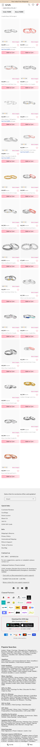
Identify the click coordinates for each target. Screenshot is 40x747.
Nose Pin (10, 653)
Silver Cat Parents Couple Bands (9, 333)
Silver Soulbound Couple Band (9, 263)
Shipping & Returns (7, 533)
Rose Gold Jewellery (8, 662)
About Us (4, 518)
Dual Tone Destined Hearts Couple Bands (28, 228)
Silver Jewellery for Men (20, 680)
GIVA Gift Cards (6, 524)
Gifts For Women (7, 694)
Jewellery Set (13, 654)
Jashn (26, 731)
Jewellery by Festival (8, 720)
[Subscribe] (33, 499)
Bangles (11, 652)
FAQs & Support (6, 542)
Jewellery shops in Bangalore (11, 735)
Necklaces (33, 652)
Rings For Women (7, 695)
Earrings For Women (28, 697)
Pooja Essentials (6, 709)
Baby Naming (12, 717)
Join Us (3, 521)
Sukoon (20, 731)
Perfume (25, 709)
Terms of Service (7, 545)
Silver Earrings (6, 680)
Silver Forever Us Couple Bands (9, 48)
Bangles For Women (22, 698)
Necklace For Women (17, 700)
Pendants (25, 652)
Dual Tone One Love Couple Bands (28, 151)
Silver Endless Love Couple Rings (28, 432)
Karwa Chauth (21, 723)
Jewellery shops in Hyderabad (11, 738)
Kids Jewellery (6, 704)
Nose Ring (17, 653)
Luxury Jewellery (20, 673)
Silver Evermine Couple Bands (28, 263)
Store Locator (6, 515)
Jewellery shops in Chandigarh (18, 741)
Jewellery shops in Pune (30, 735)
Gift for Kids (5, 703)
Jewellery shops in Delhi (29, 737)
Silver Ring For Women (21, 695)
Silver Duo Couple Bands (8, 368)
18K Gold (25, 670)
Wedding (21, 715)
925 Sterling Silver (7, 677)
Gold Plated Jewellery (23, 662)
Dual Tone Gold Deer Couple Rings (9, 84)
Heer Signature (6, 731)
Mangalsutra (23, 650)
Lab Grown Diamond (19, 661)
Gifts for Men (6, 688)
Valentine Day (17, 722)
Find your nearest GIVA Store (11, 734)
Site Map (4, 548)
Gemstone (4, 656)
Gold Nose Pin (15, 668)
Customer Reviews (7, 510)
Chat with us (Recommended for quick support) (18, 575)
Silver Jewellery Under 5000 (10, 683)
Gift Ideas (4, 708)
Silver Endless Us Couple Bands (28, 84)
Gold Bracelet (26, 668)
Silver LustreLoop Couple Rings (28, 298)
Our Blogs (4, 512)
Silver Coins (17, 709)
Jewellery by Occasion (9, 714)
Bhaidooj (11, 724)
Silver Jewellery (32, 661)
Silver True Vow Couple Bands (9, 157)
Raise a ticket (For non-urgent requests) (16, 582)
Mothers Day (27, 722)
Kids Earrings (16, 704)
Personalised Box (17, 711)
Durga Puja (28, 724)
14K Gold (18, 670)
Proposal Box (5, 711)
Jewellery (4, 659)
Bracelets (18, 652)
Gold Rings (9, 667)
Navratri (21, 724)
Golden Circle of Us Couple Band (9, 193)
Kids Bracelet (26, 704)
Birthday (14, 715)
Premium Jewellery (7, 673)
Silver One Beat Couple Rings (9, 438)
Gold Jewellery (6, 661)
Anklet (3, 650)
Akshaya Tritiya (6, 722)
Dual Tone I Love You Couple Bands (28, 193)
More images (15, 41)
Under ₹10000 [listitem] (7, 12)
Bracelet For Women (8, 698)
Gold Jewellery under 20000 (27, 671)
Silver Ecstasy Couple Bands (28, 333)
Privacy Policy (5, 536)
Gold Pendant (29, 667)
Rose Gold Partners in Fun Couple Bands (28, 47)
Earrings (14, 650)
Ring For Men (5, 689)
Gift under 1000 (29, 711)
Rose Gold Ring (15, 697)
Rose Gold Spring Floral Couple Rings (9, 473)
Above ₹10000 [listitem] (19, 12)
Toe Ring (28, 700)
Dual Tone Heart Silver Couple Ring (9, 292)
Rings (9, 650)
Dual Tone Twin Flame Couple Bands (28, 119)
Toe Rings (25, 653)
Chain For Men (6, 691)
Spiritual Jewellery (25, 654)
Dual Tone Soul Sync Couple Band (28, 362)
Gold (3, 667)
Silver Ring (31, 679)
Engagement (5, 715)
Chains (3, 653)
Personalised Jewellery (27, 682)
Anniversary (29, 715)
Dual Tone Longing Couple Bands (9, 228)
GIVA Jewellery (22, 638)
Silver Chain (12, 679)
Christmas (4, 726)
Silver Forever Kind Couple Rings (9, 403)
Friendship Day (10, 723)
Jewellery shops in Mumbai (11, 737)
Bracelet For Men (29, 689)
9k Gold (11, 670)
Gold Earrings (18, 667)
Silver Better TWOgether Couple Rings (9, 120)
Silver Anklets (19, 677)
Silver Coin (28, 677)
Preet (15, 731)
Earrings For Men (17, 689)
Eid (16, 724)
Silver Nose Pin (14, 682)
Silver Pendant (22, 679)
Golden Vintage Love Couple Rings (28, 397)
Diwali (29, 723)
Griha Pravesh (22, 717)
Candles (32, 709)
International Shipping (8, 539)
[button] (29, 5)
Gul (30, 731)
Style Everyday (6, 729)
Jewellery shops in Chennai (17, 740)
